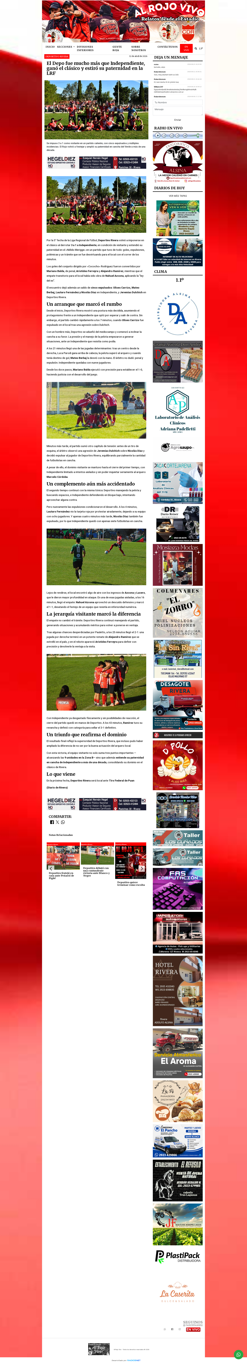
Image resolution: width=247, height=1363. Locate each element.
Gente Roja (117, 48)
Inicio (50, 46)
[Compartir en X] (57, 823)
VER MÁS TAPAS (178, 195)
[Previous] (51, 868)
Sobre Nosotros (138, 48)
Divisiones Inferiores (85, 48)
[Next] (142, 868)
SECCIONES (65, 46)
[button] (196, 48)
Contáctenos (168, 46)
